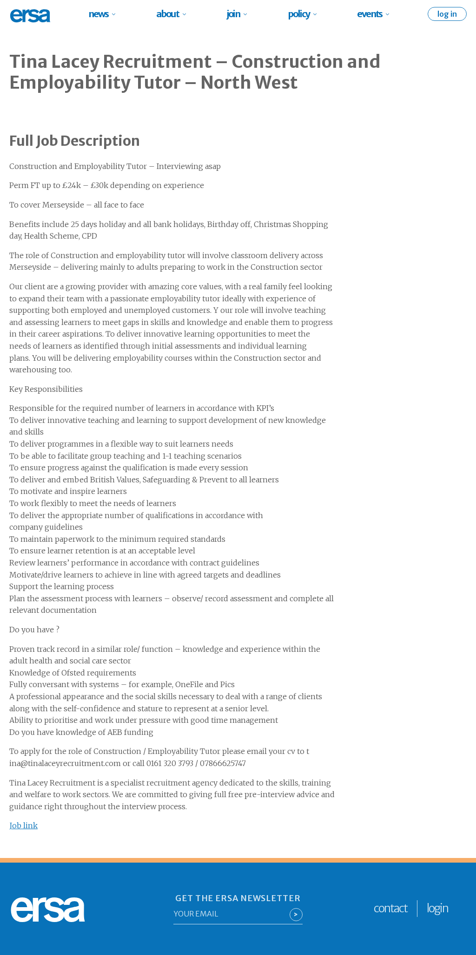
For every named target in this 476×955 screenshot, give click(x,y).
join (233, 13)
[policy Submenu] (318, 14)
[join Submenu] (248, 14)
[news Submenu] (116, 14)
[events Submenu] (390, 14)
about (167, 13)
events (369, 13)
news (98, 13)
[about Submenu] (187, 14)
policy (299, 13)
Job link (23, 825)
